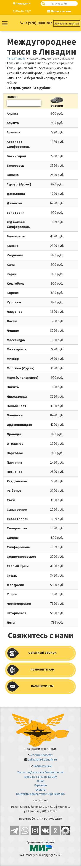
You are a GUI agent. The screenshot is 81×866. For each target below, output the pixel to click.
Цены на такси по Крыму (40, 777)
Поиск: (12, 97)
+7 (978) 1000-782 (37, 23)
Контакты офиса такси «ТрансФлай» (40, 794)
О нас (40, 781)
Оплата (40, 789)
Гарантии (40, 785)
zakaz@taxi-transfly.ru (42, 759)
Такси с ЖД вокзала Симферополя (40, 772)
